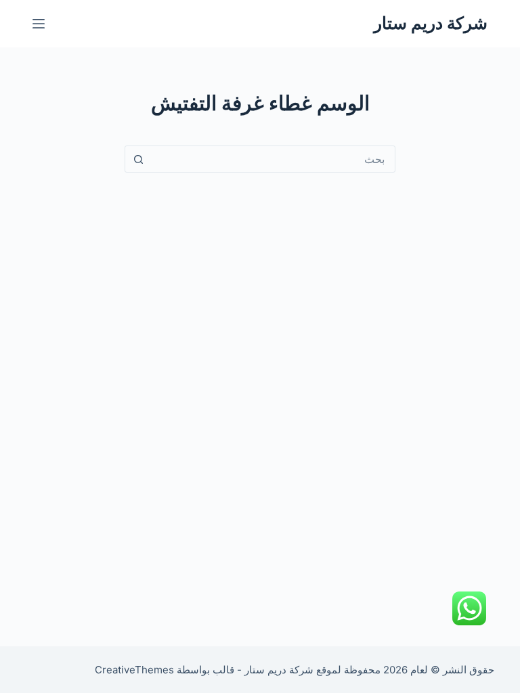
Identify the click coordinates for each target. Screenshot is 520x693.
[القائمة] (38, 24)
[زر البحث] (138, 159)
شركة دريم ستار (431, 23)
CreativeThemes (134, 669)
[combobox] (273, 159)
